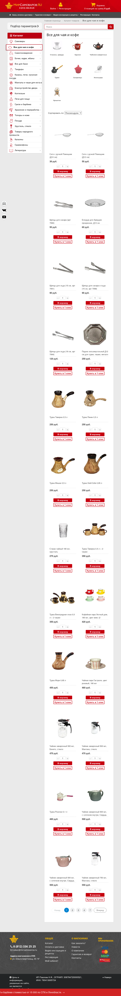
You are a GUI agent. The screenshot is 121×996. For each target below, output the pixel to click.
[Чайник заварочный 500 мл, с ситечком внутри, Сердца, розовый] (63, 858)
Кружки (78, 55)
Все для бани (21, 63)
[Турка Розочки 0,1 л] (63, 792)
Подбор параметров (23, 26)
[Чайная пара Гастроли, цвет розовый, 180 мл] (95, 661)
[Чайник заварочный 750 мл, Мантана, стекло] (95, 858)
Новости (76, 946)
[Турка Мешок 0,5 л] (63, 463)
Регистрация (65, 8)
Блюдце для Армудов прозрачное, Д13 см (92, 221)
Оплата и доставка (54, 946)
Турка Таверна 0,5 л (58, 417)
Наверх (107, 977)
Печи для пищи (22, 98)
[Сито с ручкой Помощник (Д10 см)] (63, 135)
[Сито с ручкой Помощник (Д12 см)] (95, 135)
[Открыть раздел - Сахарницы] (77, 69)
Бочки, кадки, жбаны (24, 58)
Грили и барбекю (22, 104)
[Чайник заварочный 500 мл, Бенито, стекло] (63, 726)
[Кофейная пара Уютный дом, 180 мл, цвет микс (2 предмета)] (95, 595)
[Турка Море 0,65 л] (63, 661)
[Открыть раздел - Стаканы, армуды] (57, 46)
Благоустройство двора (25, 87)
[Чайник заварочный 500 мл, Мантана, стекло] (95, 726)
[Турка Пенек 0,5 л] (95, 398)
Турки (57, 77)
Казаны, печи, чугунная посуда (23, 76)
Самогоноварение (23, 52)
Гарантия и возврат (82, 954)
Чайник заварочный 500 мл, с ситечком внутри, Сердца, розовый (62, 880)
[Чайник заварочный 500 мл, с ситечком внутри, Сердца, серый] (95, 792)
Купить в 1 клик (63, 175)
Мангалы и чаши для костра (28, 82)
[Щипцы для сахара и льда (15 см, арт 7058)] (95, 266)
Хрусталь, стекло (22, 126)
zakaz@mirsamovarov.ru (25, 950)
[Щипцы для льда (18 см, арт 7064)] (63, 332)
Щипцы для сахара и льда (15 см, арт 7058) (94, 287)
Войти (53, 8)
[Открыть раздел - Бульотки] (57, 92)
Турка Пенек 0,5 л (90, 417)
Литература (20, 150)
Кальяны (18, 139)
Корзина (101, 5)
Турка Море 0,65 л (58, 680)
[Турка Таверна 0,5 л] (63, 398)
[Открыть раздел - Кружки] (77, 46)
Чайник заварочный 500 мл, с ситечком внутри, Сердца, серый (94, 814)
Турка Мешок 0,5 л (58, 483)
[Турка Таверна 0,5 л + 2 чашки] (95, 529)
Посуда (18, 120)
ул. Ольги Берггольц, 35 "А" (26, 958)
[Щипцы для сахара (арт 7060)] (63, 200)
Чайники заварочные (98, 55)
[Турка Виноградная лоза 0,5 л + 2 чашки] (63, 595)
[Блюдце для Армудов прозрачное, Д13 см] (95, 200)
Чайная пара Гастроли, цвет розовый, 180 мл (94, 682)
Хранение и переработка (26, 109)
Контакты (76, 958)
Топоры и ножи (21, 115)
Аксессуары (98, 77)
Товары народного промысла (21, 133)
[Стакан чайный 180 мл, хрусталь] (63, 529)
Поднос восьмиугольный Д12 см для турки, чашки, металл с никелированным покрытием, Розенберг (95, 356)
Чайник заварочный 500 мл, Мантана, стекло (94, 747)
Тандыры (19, 69)
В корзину (63, 171)
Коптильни (19, 93)
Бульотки (57, 100)
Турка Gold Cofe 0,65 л (92, 483)
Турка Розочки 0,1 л (58, 811)
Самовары (19, 41)
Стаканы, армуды (57, 55)
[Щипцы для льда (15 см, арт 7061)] (63, 266)
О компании (78, 950)
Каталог (18, 35)
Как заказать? (78, 943)
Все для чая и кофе (23, 47)
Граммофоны (21, 144)
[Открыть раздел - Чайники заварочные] (98, 46)
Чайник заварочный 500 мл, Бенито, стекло (62, 747)
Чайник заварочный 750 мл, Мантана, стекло (94, 879)
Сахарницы (77, 77)
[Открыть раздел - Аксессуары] (98, 69)
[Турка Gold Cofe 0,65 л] (95, 463)
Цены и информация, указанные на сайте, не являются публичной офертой (20, 983)
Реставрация (51, 957)
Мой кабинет (51, 960)
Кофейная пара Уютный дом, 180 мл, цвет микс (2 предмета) (95, 617)
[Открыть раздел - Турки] (57, 69)
